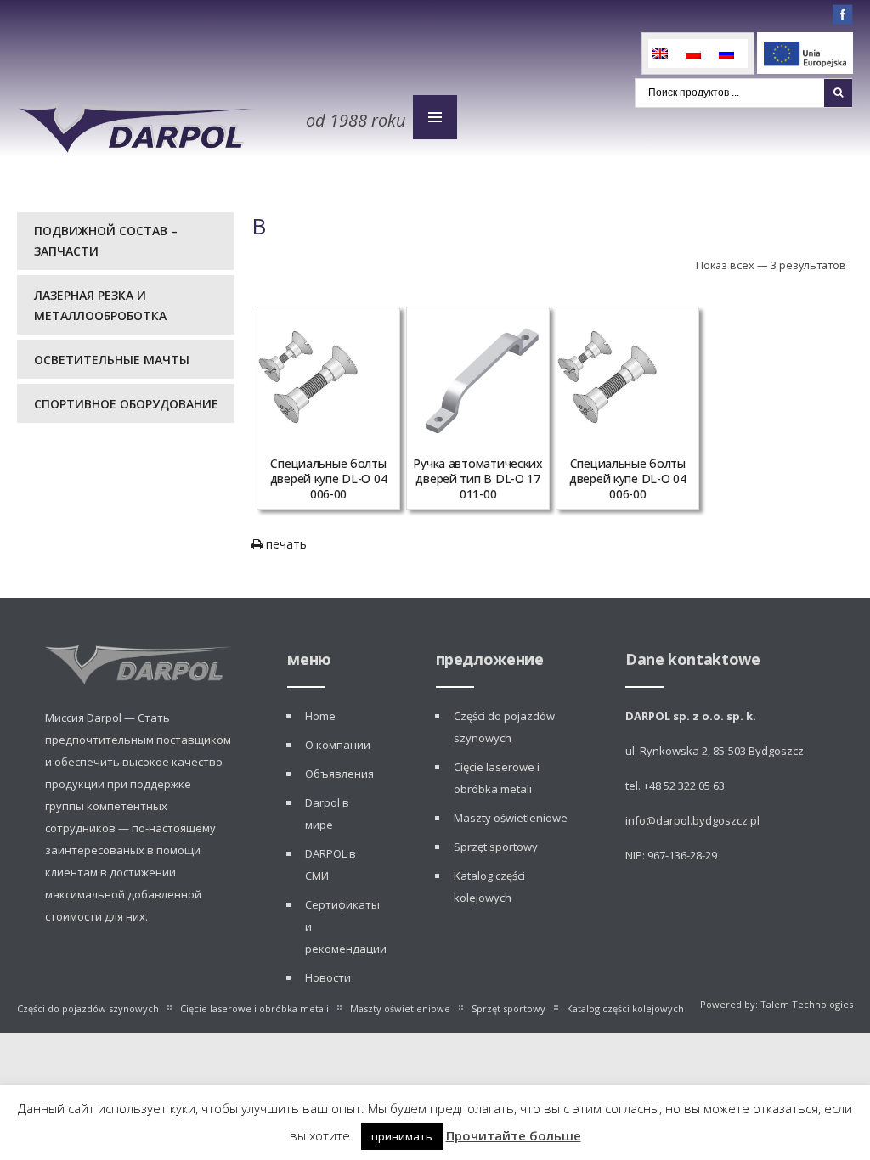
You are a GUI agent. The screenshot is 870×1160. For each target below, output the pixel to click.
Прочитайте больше (513, 1135)
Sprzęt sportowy (496, 846)
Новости (328, 977)
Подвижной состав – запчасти (106, 240)
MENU (435, 117)
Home (320, 716)
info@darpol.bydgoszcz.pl (692, 820)
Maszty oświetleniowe (511, 817)
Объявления (339, 773)
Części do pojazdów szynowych (88, 1008)
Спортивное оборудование (126, 404)
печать (285, 544)
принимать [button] (401, 1136)
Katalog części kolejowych (625, 1008)
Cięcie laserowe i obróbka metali (254, 1008)
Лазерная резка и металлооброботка (100, 305)
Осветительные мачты (111, 360)
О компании (337, 744)
